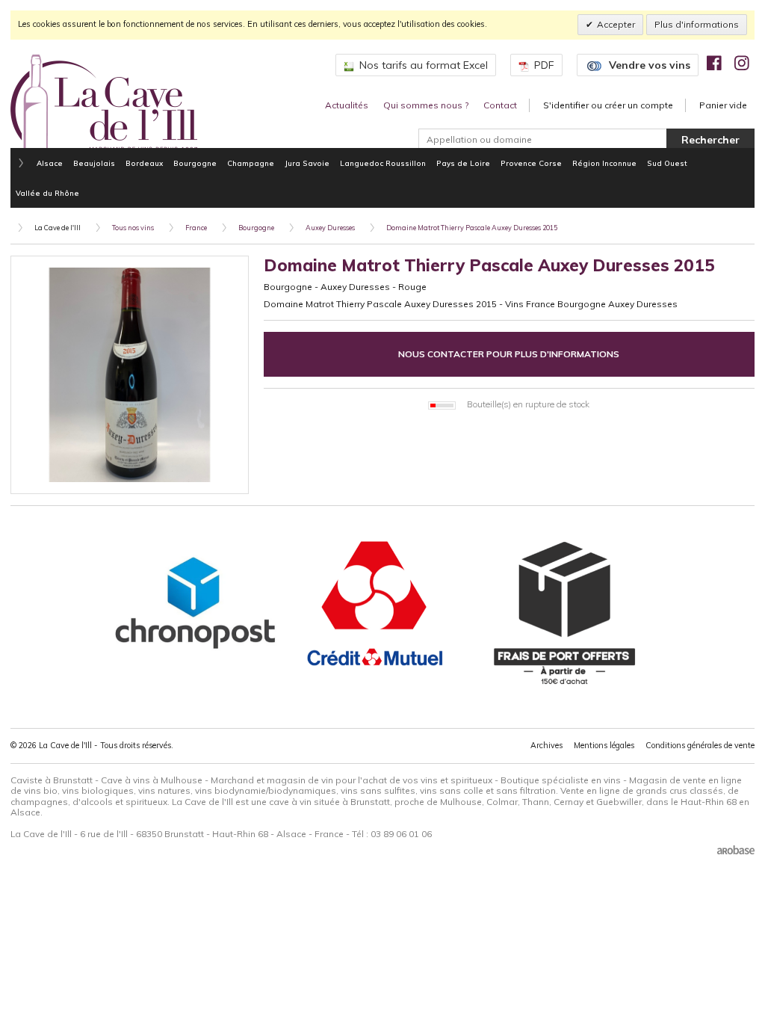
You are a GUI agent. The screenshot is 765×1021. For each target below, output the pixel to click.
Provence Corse (531, 162)
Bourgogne (195, 162)
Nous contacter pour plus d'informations (508, 354)
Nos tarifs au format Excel (423, 65)
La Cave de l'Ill (57, 227)
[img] (714, 63)
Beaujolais (94, 162)
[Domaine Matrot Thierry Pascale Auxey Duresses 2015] (129, 375)
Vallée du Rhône (47, 192)
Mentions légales (604, 745)
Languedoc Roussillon (383, 162)
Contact (500, 105)
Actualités (346, 105)
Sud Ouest (667, 162)
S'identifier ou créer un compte (608, 105)
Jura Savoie (307, 162)
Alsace (50, 162)
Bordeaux (144, 162)
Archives (546, 745)
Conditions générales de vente (700, 745)
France (196, 227)
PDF (544, 65)
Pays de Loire (463, 162)
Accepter (616, 24)
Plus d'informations (696, 24)
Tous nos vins (133, 227)
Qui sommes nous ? (425, 105)
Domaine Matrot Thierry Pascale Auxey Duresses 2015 (471, 227)
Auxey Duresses (330, 227)
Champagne (250, 162)
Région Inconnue (604, 162)
